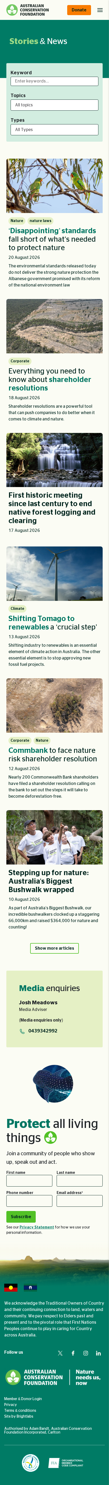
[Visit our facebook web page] (73, 1353)
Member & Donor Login (23, 1399)
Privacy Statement (37, 1227)
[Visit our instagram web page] (85, 1353)
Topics (18, 95)
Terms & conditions (20, 1411)
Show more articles (54, 948)
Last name (66, 1173)
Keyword (21, 73)
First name (15, 1173)
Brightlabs (25, 1416)
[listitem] (54, 226)
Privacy (10, 1405)
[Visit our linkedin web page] (98, 1353)
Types (18, 120)
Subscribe (21, 1217)
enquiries (49, 988)
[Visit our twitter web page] (60, 1353)
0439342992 (42, 1031)
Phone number (19, 1193)
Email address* (70, 1193)
